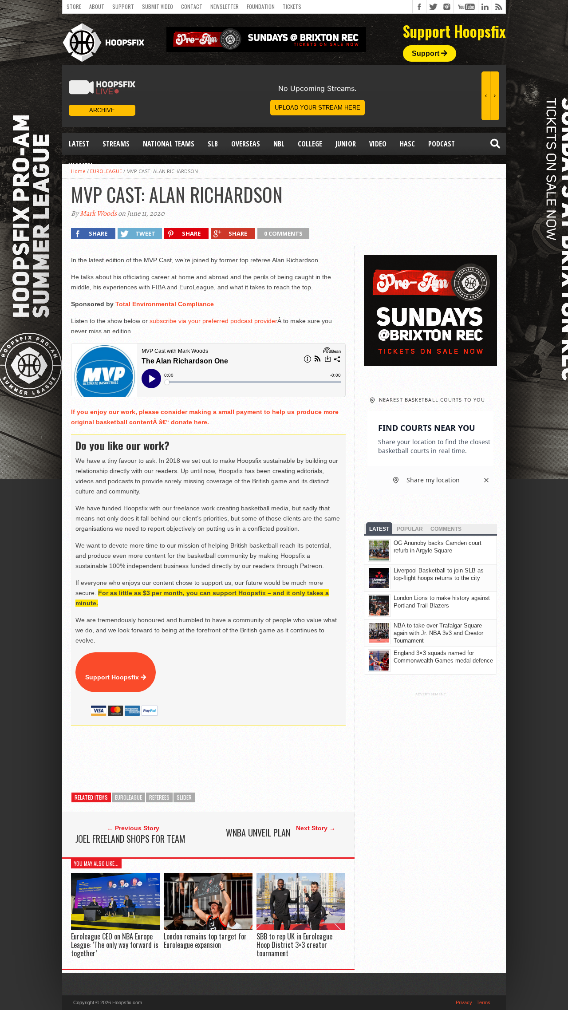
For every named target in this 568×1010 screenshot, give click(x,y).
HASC (407, 144)
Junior (345, 144)
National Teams (168, 144)
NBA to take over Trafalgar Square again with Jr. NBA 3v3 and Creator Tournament (438, 633)
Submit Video (157, 6)
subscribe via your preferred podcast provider (213, 320)
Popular (410, 529)
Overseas (245, 144)
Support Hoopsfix (113, 677)
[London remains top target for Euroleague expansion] (208, 927)
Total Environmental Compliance (164, 304)
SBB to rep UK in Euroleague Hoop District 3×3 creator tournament (294, 945)
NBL (278, 144)
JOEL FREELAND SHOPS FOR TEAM (130, 838)
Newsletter (224, 6)
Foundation (261, 6)
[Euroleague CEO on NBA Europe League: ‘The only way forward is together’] (115, 927)
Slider (184, 797)
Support (123, 6)
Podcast (441, 144)
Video (378, 144)
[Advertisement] (232, 759)
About (96, 6)
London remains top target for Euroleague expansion (205, 940)
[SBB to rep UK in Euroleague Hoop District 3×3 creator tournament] (300, 927)
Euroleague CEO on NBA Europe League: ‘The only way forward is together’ (114, 945)
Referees (159, 797)
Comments (446, 529)
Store (74, 6)
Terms (483, 1002)
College (310, 144)
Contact (191, 6)
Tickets (292, 6)
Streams (116, 144)
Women (80, 166)
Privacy (464, 1002)
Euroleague (128, 797)
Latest (79, 144)
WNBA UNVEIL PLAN (258, 832)
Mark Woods (98, 213)
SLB (213, 144)
